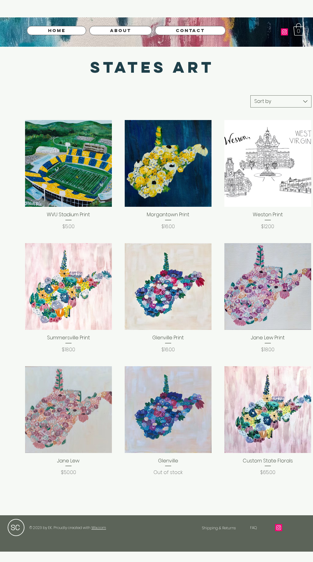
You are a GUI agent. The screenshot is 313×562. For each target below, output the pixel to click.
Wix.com (98, 527)
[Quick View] (68, 163)
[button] (298, 29)
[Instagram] (284, 31)
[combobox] (280, 101)
